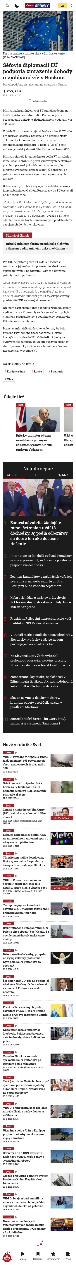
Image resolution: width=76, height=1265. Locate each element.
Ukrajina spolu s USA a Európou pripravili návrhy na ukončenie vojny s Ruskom (24, 1134)
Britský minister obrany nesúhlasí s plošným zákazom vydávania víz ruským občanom (34, 442)
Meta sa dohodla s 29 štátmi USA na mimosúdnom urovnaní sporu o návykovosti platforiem (25, 838)
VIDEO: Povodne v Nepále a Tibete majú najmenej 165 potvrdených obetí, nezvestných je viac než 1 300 (25, 762)
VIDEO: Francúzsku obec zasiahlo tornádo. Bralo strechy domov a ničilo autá (25, 1111)
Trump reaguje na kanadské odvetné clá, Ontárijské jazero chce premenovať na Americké (26, 908)
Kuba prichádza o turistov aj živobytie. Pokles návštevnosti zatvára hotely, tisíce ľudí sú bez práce (40, 602)
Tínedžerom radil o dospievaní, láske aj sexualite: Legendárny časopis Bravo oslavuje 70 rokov (24, 861)
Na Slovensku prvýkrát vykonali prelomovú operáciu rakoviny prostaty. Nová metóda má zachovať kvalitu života (40, 660)
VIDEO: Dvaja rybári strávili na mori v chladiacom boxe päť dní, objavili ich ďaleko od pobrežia (24, 1202)
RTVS (9, 91)
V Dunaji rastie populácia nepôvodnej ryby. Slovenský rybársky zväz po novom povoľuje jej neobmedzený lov (41, 639)
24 (62, 5)
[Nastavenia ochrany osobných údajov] (7, 1258)
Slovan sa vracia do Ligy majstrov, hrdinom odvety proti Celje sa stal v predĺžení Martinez (36, 702)
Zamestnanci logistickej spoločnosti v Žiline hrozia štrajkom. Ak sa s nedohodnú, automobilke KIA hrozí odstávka (41, 681)
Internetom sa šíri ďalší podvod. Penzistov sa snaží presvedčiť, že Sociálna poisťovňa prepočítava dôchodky (41, 560)
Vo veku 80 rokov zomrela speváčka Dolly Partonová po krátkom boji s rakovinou (22, 1060)
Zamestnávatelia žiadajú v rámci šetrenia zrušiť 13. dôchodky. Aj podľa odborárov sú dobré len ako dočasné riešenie (39, 533)
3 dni (38, 475)
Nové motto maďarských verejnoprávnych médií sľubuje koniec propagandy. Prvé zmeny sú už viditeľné (24, 1226)
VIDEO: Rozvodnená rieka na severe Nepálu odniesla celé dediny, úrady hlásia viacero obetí (25, 883)
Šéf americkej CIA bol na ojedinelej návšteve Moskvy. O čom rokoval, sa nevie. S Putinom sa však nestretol (26, 986)
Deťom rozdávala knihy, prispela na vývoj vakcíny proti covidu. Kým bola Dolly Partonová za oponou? (24, 959)
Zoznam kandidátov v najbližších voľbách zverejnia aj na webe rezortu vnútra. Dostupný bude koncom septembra (41, 581)
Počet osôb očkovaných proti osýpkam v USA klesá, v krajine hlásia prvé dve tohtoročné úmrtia (25, 1010)
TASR (18, 91)
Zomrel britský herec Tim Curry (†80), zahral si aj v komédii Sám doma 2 (38, 721)
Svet (20, 404)
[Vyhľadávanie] (7, 5)
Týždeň (63, 475)
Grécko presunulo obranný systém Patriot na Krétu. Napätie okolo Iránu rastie (25, 1179)
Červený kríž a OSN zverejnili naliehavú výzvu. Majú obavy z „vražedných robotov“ (23, 1156)
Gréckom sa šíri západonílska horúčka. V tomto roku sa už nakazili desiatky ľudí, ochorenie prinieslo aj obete (24, 788)
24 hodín (12, 475)
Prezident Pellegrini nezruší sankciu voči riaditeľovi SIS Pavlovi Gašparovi (40, 620)
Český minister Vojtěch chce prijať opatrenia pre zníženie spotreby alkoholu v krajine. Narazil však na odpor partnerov (26, 1086)
